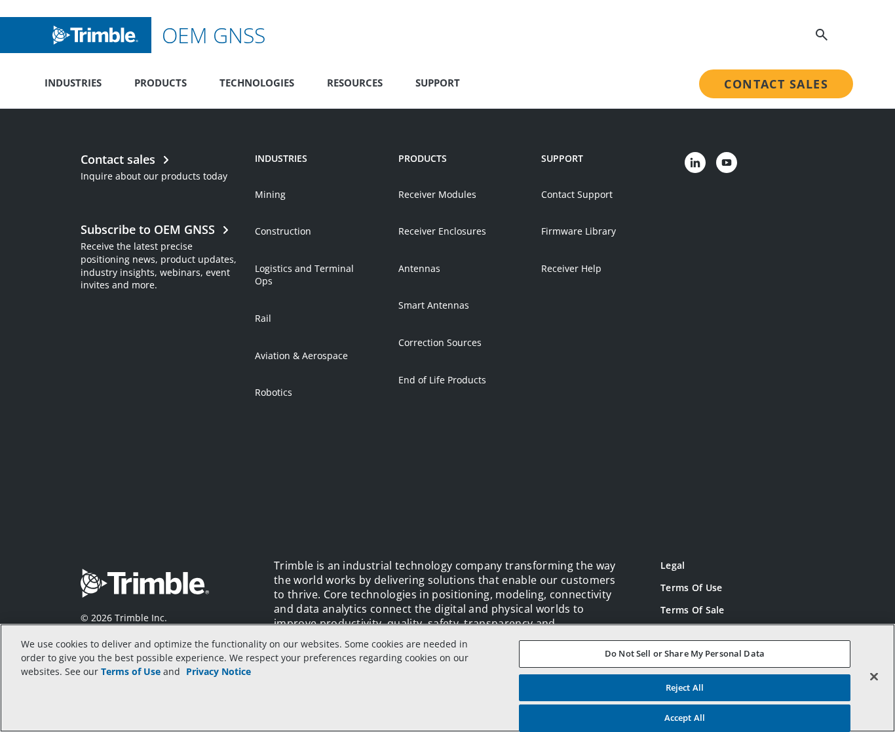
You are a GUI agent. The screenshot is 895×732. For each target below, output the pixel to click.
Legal (672, 565)
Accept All (684, 717)
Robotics (273, 392)
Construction (283, 231)
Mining (270, 194)
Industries (73, 82)
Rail (263, 318)
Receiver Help (571, 268)
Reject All (685, 687)
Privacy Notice (218, 671)
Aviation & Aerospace (301, 355)
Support (437, 82)
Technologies (256, 82)
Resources (355, 82)
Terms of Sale (692, 610)
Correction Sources (440, 342)
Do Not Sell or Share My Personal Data (685, 653)
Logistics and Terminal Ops (304, 275)
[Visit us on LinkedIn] (695, 162)
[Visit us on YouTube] (726, 162)
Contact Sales (776, 84)
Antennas (419, 268)
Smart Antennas (433, 305)
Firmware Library (578, 231)
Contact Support (577, 194)
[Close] (874, 676)
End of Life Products (442, 380)
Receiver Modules (437, 194)
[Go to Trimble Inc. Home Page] (145, 584)
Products (160, 82)
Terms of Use (691, 587)
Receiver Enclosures (442, 231)
